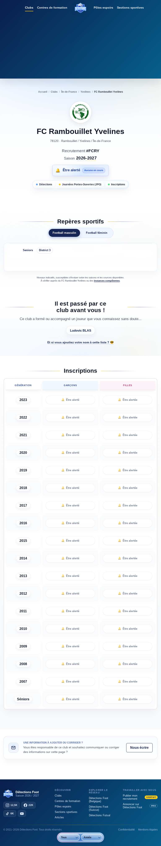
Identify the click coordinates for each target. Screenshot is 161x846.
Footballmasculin (64, 232)
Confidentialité (126, 829)
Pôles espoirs (103, 7)
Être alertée (127, 399)
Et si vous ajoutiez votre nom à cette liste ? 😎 (80, 342)
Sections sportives (130, 7)
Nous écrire (139, 747)
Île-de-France (102, 141)
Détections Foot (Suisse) (98, 808)
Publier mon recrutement (139, 797)
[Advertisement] (80, 45)
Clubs (29, 7)
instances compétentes (107, 280)
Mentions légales (148, 829)
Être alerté (70, 399)
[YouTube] (22, 813)
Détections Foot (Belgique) (98, 800)
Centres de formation (52, 7)
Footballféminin (96, 232)
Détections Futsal (99, 815)
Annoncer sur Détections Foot (139, 806)
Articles (59, 817)
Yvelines (84, 141)
